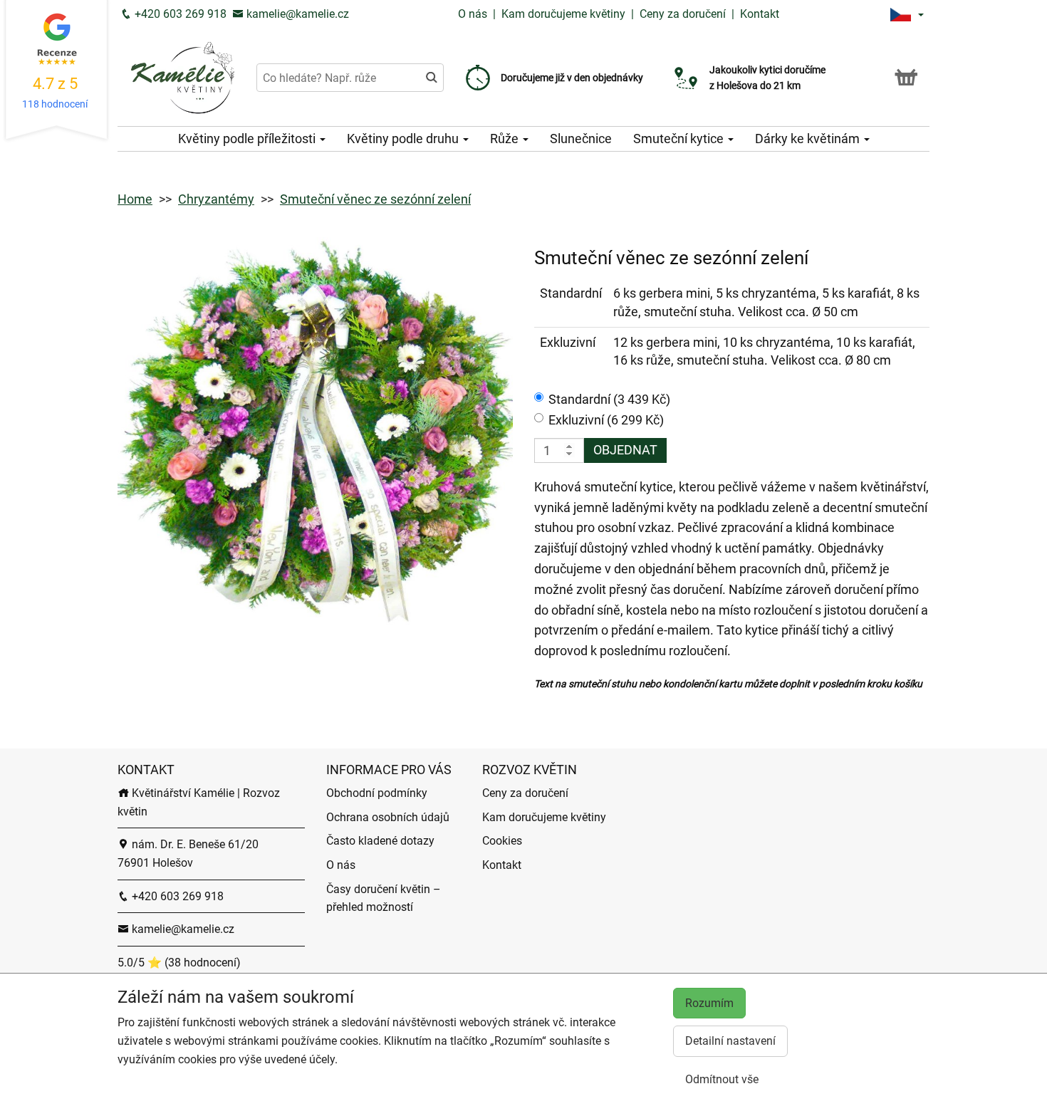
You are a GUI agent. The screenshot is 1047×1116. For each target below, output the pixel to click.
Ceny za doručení (683, 14)
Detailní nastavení (730, 1041)
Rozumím (709, 1003)
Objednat (625, 449)
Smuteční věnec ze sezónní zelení (375, 199)
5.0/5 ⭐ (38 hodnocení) (179, 962)
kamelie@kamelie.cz (296, 14)
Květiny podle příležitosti (248, 138)
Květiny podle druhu (404, 138)
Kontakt (759, 14)
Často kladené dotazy (380, 841)
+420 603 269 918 (179, 14)
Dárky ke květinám (809, 138)
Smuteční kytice (679, 138)
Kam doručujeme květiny (563, 14)
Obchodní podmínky (376, 793)
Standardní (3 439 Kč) (609, 399)
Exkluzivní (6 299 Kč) (606, 419)
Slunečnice (581, 138)
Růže (505, 138)
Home (135, 199)
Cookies (502, 841)
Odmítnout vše (722, 1079)
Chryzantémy (216, 199)
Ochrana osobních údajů (387, 817)
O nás (474, 14)
